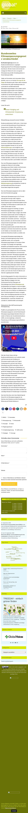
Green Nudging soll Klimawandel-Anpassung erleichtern (14, 112)
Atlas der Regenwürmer (9, 573)
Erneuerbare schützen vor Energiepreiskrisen (9, 586)
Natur (7, 28)
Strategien (5, 433)
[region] (14, 636)
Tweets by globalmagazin (7, 661)
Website (3, 470)
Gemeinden (12, 417)
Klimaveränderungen (6, 147)
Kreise (12, 423)
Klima (4, 28)
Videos (10, 28)
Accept (14, 811)
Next (24, 636)
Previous (4, 636)
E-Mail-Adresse (5, 463)
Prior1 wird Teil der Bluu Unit (10, 582)
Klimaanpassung (19, 284)
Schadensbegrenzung (8, 430)
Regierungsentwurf (7, 426)
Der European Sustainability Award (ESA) (11, 524)
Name (3, 455)
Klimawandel (17, 420)
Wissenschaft (15, 28)
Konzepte (5, 423)
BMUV (4, 417)
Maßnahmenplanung (6, 183)
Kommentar (4, 446)
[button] (2, 409)
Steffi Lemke (20, 430)
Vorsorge (13, 433)
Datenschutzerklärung (10, 808)
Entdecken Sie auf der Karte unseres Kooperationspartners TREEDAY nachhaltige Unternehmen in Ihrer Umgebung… (13, 617)
